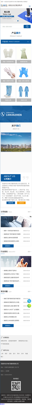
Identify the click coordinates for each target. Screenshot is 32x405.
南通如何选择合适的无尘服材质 (12, 313)
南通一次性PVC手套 (8, 81)
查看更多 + (8, 246)
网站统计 (2, 404)
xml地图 (15, 401)
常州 (18, 353)
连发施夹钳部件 (12, 340)
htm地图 (19, 401)
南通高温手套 (23, 61)
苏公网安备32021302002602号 (21, 397)
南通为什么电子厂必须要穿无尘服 (12, 309)
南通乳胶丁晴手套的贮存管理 (12, 234)
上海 (2, 353)
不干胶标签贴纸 (5, 344)
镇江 (2, 356)
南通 (26, 353)
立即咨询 (21, 202)
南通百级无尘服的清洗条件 (11, 277)
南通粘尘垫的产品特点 (10, 270)
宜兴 (14, 353)
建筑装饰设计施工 (23, 340)
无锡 (10, 353)
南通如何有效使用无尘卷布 (11, 241)
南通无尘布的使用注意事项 (11, 320)
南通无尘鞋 (8, 100)
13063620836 (29, 301)
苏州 (22, 353)
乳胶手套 (24, 399)
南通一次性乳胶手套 (8, 61)
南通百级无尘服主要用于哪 (11, 306)
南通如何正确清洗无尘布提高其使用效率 (12, 302)
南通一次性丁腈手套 (23, 81)
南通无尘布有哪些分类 (10, 317)
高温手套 (18, 399)
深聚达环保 (4, 340)
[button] (14, 20)
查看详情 (10, 202)
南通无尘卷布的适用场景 (11, 237)
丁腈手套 (29, 399)
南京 (6, 353)
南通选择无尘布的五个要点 (11, 274)
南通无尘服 (24, 100)
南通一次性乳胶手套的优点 (11, 230)
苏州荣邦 (27, 395)
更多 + (29, 211)
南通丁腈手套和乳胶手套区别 (12, 298)
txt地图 (23, 401)
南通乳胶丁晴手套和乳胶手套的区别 (12, 281)
